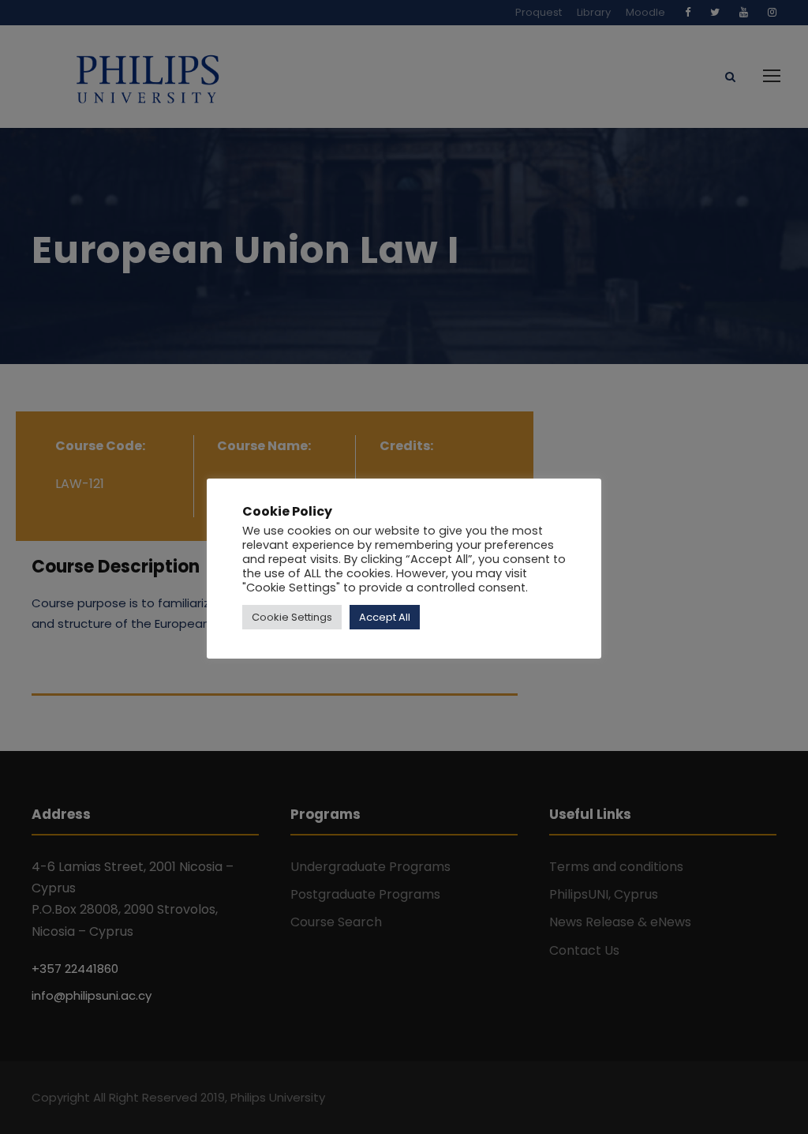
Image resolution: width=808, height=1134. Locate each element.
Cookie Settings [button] (292, 617)
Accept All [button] (384, 617)
